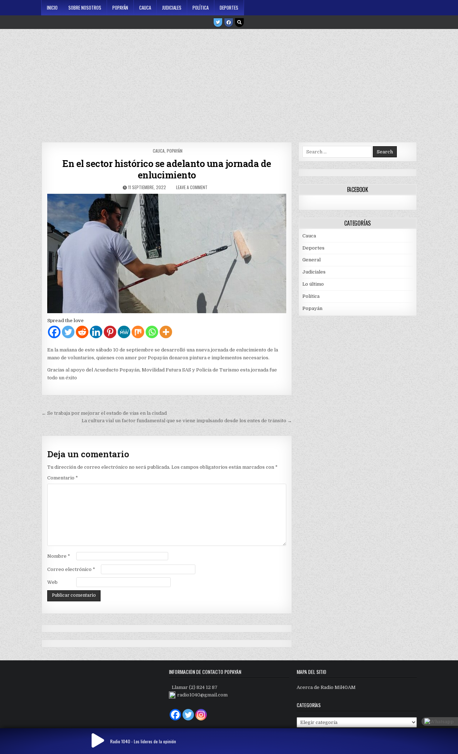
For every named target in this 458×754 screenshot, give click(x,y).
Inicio (52, 7)
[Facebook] (228, 22)
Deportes (229, 7)
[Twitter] (218, 22)
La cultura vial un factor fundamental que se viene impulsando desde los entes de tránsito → (187, 420)
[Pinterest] (110, 332)
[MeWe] (124, 332)
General (311, 259)
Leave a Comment (192, 187)
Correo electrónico (71, 569)
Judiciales (171, 7)
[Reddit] (82, 332)
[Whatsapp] (152, 332)
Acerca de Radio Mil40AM (326, 687)
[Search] (239, 22)
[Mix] (138, 332)
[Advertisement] (229, 83)
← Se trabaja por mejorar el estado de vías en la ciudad (104, 413)
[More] (166, 332)
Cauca (145, 7)
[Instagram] (201, 714)
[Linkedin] (96, 332)
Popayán (120, 7)
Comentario (62, 478)
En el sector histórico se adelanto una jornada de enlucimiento (166, 169)
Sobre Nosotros (84, 7)
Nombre (58, 556)
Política (201, 7)
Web (52, 582)
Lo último (313, 284)
